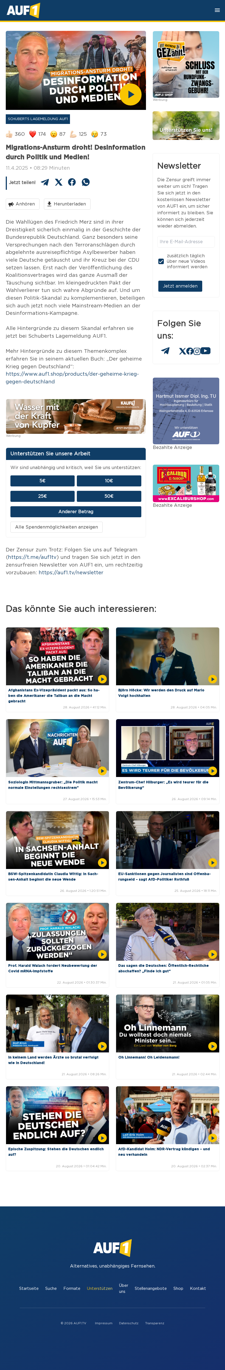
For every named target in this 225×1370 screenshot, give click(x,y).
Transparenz (154, 1323)
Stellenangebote (151, 1289)
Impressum (104, 1323)
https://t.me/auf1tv (32, 557)
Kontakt (198, 1289)
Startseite (29, 1289)
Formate (71, 1289)
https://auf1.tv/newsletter (71, 572)
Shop (178, 1289)
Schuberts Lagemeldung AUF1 (38, 119)
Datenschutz (129, 1323)
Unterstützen (100, 1289)
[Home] (23, 10)
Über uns (123, 1289)
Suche (51, 1289)
